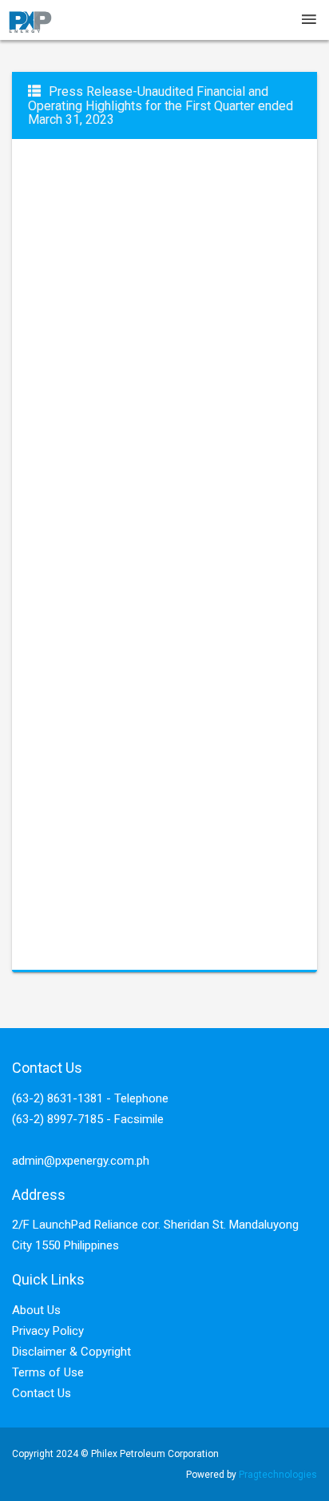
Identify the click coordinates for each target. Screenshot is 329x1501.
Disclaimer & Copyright (71, 1351)
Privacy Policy (48, 1331)
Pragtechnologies (278, 1474)
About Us (36, 1310)
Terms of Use (48, 1372)
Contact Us (41, 1393)
